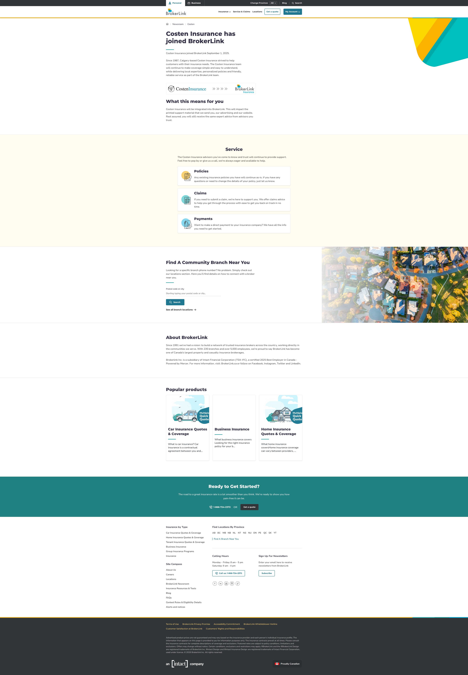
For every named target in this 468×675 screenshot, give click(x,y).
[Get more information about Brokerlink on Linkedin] (220, 583)
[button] (273, 3)
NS (244, 532)
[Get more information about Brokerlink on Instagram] (232, 583)
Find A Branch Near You (226, 538)
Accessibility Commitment (227, 624)
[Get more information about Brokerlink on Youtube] (226, 583)
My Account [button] (291, 12)
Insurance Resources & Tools (181, 588)
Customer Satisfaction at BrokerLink (184, 629)
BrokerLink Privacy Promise (196, 624)
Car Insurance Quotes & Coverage (183, 532)
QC (265, 532)
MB (224, 532)
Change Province (259, 3)
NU (249, 532)
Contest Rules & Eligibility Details (183, 602)
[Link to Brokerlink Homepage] (167, 24)
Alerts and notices (175, 607)
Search (176, 302)
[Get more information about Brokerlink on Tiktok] (238, 583)
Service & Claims (241, 12)
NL (234, 532)
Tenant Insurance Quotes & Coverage (185, 542)
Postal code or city (175, 289)
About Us (171, 570)
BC (218, 532)
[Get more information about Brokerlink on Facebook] (215, 583)
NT (239, 532)
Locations (257, 12)
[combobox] (193, 293)
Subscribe (267, 573)
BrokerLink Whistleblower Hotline (260, 624)
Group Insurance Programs (180, 551)
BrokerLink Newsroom (177, 583)
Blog (284, 3)
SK (270, 532)
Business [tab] (196, 3)
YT (275, 532)
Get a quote (272, 12)
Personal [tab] (176, 3)
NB (229, 532)
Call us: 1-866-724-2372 (230, 573)
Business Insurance (176, 546)
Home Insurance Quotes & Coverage (185, 537)
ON (254, 532)
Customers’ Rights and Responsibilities (225, 629)
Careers (170, 574)
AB (213, 532)
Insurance (171, 556)
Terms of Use (172, 624)
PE (259, 532)
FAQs (169, 597)
